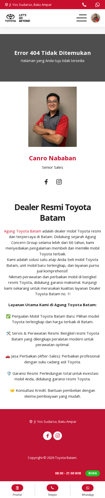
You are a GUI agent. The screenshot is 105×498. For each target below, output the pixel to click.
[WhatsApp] (97, 5)
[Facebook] (46, 182)
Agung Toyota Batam (22, 231)
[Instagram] (58, 182)
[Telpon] (84, 5)
